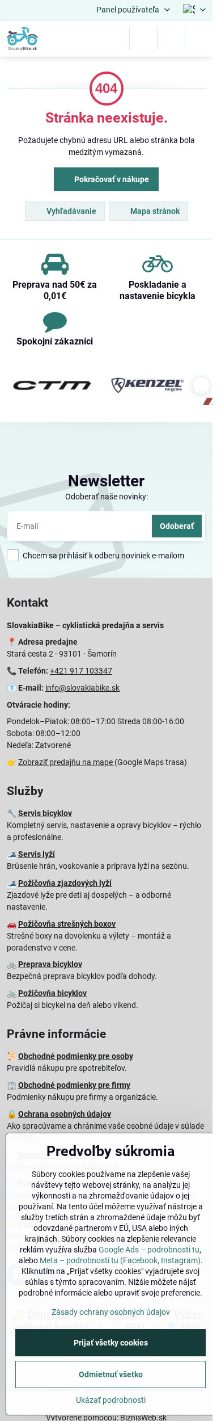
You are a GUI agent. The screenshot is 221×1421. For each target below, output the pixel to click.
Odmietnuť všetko (111, 1374)
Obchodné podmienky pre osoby (75, 1056)
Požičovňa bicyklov (52, 993)
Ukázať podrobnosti (111, 1400)
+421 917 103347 (81, 670)
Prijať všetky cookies (111, 1342)
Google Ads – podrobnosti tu (149, 1249)
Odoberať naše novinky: (106, 496)
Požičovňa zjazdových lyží (65, 883)
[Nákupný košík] (171, 38)
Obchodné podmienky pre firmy (74, 1085)
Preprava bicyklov (50, 964)
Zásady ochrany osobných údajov (111, 1312)
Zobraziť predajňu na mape (66, 762)
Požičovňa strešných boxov (67, 923)
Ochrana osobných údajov (64, 1114)
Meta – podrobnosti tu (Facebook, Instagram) (120, 1260)
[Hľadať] (143, 38)
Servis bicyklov (45, 813)
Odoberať (177, 526)
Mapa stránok (154, 211)
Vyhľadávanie (70, 211)
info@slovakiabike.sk (82, 687)
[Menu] (198, 38)
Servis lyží (36, 854)
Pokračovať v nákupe (111, 179)
